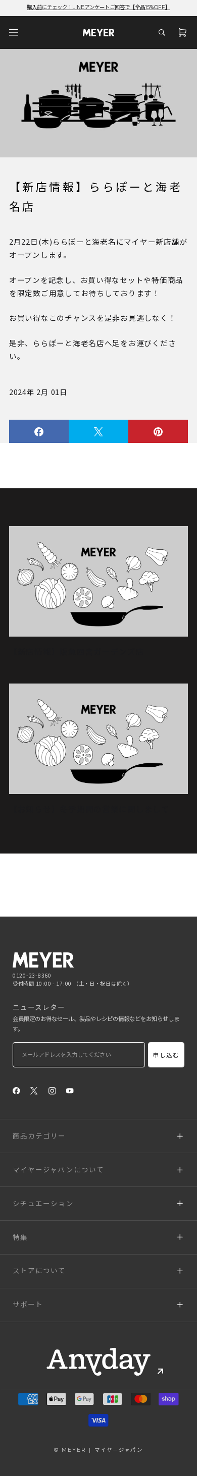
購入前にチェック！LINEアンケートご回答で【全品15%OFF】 (98, 7)
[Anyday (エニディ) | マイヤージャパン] (98, 1361)
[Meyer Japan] (43, 960)
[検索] (162, 32)
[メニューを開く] (13, 32)
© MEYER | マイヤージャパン (98, 1450)
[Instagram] (52, 1091)
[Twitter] (34, 1091)
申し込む (166, 1055)
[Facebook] (16, 1091)
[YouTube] (70, 1091)
